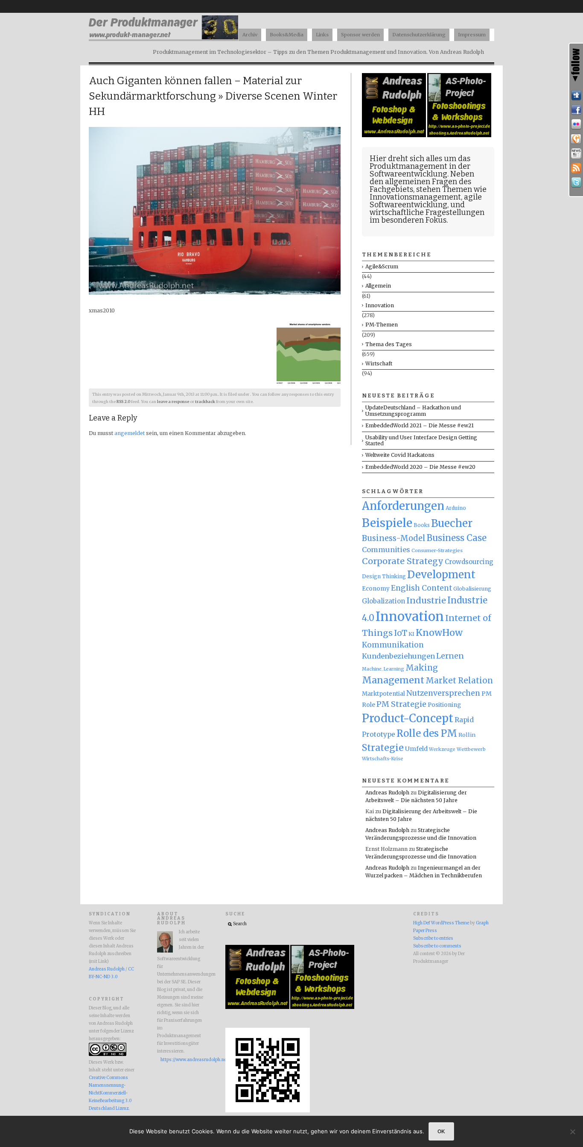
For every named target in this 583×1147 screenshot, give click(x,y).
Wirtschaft (378, 363)
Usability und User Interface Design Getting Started (421, 440)
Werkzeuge (442, 749)
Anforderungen (403, 506)
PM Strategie (401, 704)
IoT (400, 633)
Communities (386, 549)
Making (421, 668)
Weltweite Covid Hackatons (399, 455)
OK (441, 1131)
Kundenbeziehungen (398, 656)
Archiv (249, 35)
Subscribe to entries (433, 938)
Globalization (383, 601)
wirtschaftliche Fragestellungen (427, 212)
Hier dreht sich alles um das (420, 158)
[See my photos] (576, 124)
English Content (421, 588)
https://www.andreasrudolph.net (182, 1059)
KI (411, 634)
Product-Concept (407, 718)
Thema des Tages (388, 344)
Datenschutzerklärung (419, 35)
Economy (376, 588)
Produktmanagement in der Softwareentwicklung (420, 170)
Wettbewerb (471, 749)
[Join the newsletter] (576, 153)
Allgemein (378, 285)
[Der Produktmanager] (163, 39)
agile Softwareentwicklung (426, 200)
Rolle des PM (426, 733)
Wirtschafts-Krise (382, 759)
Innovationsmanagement (415, 197)
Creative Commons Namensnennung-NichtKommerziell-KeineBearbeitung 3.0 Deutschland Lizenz (110, 1093)
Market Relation (459, 680)
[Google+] (576, 139)
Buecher (451, 523)
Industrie (426, 600)
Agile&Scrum (381, 266)
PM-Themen (381, 324)
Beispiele (387, 523)
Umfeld (416, 749)
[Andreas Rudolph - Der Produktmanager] (267, 1111)
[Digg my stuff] (576, 95)
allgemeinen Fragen (421, 181)
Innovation (379, 305)
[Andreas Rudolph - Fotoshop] (394, 135)
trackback (205, 401)
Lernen (450, 656)
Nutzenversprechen (443, 693)
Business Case (457, 538)
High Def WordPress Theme (441, 923)
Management (393, 680)
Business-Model (394, 538)
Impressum (472, 35)
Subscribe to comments (437, 946)
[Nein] (572, 1131)
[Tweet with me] (576, 182)
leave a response (173, 401)
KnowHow (439, 632)
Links (322, 35)
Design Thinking (384, 576)
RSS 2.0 (123, 401)
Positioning (444, 705)
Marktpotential (383, 693)
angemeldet (129, 433)
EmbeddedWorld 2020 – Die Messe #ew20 (420, 467)
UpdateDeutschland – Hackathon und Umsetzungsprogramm (413, 410)
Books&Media (286, 35)
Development (441, 574)
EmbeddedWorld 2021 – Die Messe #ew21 (419, 425)
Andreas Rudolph (387, 792)
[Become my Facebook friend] (576, 110)
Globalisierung (472, 588)
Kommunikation (393, 645)
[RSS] (576, 168)
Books (422, 525)
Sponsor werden (360, 35)
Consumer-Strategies (437, 550)
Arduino (456, 508)
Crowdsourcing (469, 562)
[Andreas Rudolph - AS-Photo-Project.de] (459, 135)
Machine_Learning (383, 669)
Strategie (383, 747)
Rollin (466, 734)
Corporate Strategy (402, 561)
